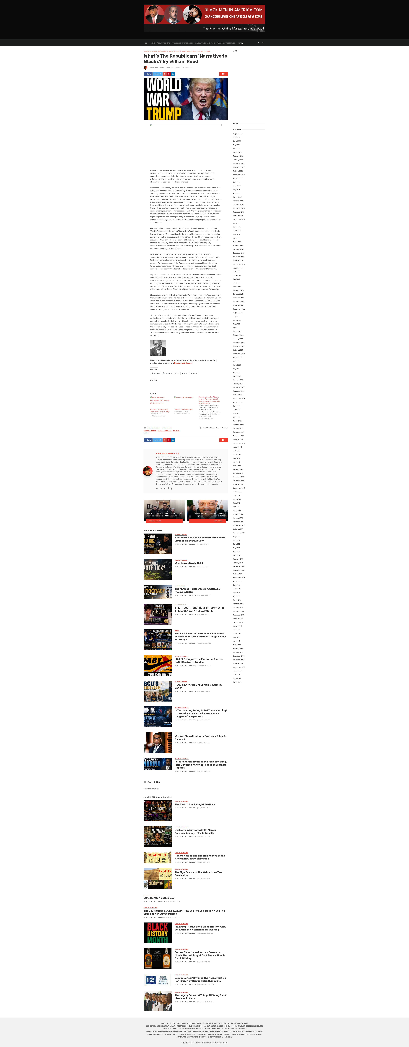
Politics (200, 51)
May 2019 (236, 458)
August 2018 (237, 492)
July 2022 (236, 316)
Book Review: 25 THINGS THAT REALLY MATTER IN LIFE (166, 1026)
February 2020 (238, 425)
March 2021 (237, 376)
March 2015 (237, 645)
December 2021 (238, 343)
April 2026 (236, 149)
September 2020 (239, 399)
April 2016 (236, 596)
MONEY (227, 1026)
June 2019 (237, 454)
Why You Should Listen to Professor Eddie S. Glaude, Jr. (200, 737)
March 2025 (237, 197)
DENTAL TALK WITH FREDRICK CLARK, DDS (247, 1026)
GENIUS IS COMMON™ (169, 1029)
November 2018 (238, 481)
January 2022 (238, 339)
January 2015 (238, 652)
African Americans (150, 51)
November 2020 (239, 391)
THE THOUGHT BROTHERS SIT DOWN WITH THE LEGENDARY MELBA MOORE (199, 609)
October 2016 (238, 574)
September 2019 (239, 443)
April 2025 (236, 193)
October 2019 (238, 440)
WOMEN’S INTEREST (222, 1034)
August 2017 (237, 537)
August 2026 (237, 134)
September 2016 (239, 578)
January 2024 (238, 249)
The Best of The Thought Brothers (195, 804)
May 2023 (236, 279)
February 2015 (238, 648)
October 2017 (238, 529)
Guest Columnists (189, 51)
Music (177, 630)
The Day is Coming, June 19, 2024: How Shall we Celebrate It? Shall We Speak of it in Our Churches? (184, 912)
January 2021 (238, 384)
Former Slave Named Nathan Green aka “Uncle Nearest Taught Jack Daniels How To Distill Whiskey (200, 955)
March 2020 (237, 421)
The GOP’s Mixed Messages (183, 410)
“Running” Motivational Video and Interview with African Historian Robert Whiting (200, 928)
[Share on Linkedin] (173, 74)
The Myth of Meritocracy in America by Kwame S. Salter (197, 590)
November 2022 (239, 302)
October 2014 (238, 663)
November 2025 (239, 167)
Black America (163, 51)
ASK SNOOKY (227, 1037)
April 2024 (236, 238)
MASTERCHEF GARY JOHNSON (182, 43)
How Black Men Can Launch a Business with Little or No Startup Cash (200, 539)
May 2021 (236, 369)
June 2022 (237, 320)
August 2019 (237, 447)
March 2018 (237, 510)
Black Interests (175, 51)
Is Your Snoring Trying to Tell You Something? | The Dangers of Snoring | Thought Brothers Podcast (201, 764)
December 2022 (239, 298)
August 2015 (237, 626)
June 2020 (237, 410)
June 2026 (237, 141)
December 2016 (238, 566)
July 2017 (236, 540)
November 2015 (238, 615)
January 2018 (238, 518)
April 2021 (236, 372)
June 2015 (237, 634)
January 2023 (238, 294)
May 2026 (236, 145)
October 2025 (238, 171)
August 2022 (237, 313)
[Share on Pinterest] (169, 74)
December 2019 (238, 432)
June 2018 (237, 499)
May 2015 (236, 637)
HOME (153, 43)
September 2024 (239, 219)
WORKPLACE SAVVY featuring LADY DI (162, 1034)
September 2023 (239, 264)
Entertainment (180, 605)
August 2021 (237, 357)
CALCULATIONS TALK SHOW (205, 43)
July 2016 (236, 585)
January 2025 (238, 205)
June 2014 (237, 678)
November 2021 (238, 346)
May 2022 (236, 324)
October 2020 (238, 395)
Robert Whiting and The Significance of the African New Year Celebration (200, 857)
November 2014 (238, 660)
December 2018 (238, 477)
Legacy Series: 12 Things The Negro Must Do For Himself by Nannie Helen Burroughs (200, 979)
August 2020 (237, 402)
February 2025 (238, 201)
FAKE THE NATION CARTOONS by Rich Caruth (205, 1032)
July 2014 (236, 675)
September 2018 (239, 488)
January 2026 (238, 160)
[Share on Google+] (165, 74)
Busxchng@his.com (183, 363)
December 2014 (238, 656)
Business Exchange (222, 428)
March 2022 (237, 331)
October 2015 (238, 619)
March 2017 (237, 555)
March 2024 (237, 242)
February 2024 (238, 246)
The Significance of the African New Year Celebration (198, 874)
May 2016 (236, 593)
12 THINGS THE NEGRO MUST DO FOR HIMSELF (206, 1026)
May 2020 (236, 413)
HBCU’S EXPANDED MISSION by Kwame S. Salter (198, 686)
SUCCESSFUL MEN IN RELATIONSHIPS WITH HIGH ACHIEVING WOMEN (221, 1029)
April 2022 (236, 328)
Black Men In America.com (160, 68)
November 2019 (238, 436)
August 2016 (237, 581)
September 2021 (239, 354)
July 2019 (236, 451)
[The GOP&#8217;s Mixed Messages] (185, 402)
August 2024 (237, 223)
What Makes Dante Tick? (189, 563)
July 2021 (236, 361)
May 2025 (236, 190)
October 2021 (238, 350)
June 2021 (237, 365)
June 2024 (237, 231)
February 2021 (238, 380)
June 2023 (237, 275)
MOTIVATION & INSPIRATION (187, 1037)
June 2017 (237, 544)
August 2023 (237, 268)
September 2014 (239, 667)
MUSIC (260, 1032)
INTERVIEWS (201, 1034)
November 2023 (239, 257)
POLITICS (202, 1037)
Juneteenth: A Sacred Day (159, 898)
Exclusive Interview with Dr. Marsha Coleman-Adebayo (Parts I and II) (195, 831)
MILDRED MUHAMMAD (187, 1029)
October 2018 (238, 484)
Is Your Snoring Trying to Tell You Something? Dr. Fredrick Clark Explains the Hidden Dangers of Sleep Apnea (201, 713)
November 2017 (238, 525)
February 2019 (238, 469)
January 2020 (238, 428)
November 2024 (239, 212)
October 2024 (238, 216)
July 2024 (236, 227)
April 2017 (236, 551)
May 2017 (236, 548)
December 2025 (239, 163)
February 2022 (238, 335)
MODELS (210, 1034)
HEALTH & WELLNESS (187, 1034)
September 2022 (239, 309)
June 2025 (237, 186)
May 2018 (236, 503)
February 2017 (238, 559)
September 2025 (239, 175)
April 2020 (236, 417)
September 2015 (239, 622)
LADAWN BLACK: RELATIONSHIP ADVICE (247, 1034)
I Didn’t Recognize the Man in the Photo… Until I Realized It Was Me (199, 660)
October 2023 (238, 260)
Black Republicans (209, 428)
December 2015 (238, 611)
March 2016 (237, 600)
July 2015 (236, 630)
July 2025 (236, 182)
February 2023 (238, 290)
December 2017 (238, 522)
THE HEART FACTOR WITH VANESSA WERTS (240, 1032)
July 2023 (236, 272)
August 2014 (237, 671)
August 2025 (237, 178)
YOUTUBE (207, 51)
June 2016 (237, 589)
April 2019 (236, 462)
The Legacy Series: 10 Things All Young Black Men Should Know (200, 997)
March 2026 (237, 152)
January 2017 (238, 563)
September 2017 (239, 533)
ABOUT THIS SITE (163, 43)
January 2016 (238, 607)
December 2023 (239, 253)
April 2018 (236, 507)
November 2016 (238, 570)
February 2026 (238, 156)
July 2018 (236, 496)
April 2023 (236, 283)
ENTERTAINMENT (214, 1037)
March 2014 (237, 682)
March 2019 (237, 466)
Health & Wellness (182, 656)
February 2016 (238, 604)
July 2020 (236, 406)
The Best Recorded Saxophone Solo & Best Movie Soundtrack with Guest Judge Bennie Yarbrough (200, 636)
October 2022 (238, 305)
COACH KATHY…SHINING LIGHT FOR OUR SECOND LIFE (166, 1032)
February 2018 (238, 514)
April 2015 (236, 641)
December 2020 (239, 387)
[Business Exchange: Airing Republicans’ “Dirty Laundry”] (161, 402)
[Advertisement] (249, 86)
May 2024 (236, 234)
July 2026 (236, 137)
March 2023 (237, 287)
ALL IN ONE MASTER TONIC (226, 43)
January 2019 (238, 473)
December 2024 (239, 208)
